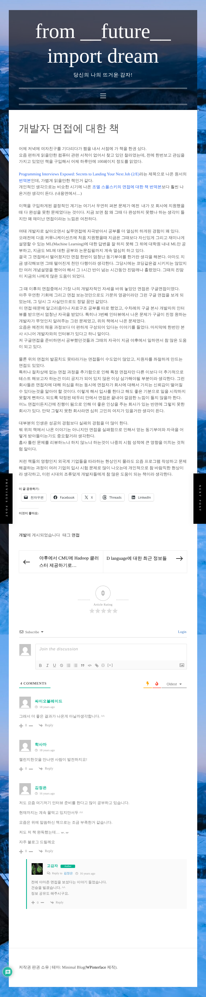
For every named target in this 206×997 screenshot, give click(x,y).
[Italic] (47, 665)
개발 (23, 535)
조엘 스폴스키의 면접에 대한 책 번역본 (127, 187)
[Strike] (61, 665)
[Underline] (54, 665)
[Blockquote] (82, 665)
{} (103, 665)
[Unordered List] (75, 665)
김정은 (68, 873)
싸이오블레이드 (49, 701)
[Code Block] (89, 665)
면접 (76, 535)
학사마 (41, 745)
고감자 (52, 866)
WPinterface (96, 967)
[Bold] (40, 665)
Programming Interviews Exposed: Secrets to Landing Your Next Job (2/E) (79, 174)
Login (181, 632)
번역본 (25, 181)
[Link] (96, 665)
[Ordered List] (68, 665)
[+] (110, 665)
